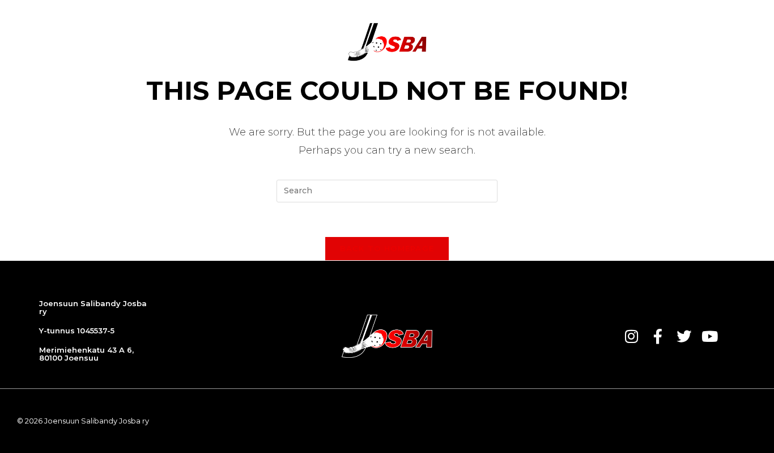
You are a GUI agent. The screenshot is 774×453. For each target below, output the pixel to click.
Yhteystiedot (650, 42)
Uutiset (189, 42)
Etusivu (137, 42)
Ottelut (242, 42)
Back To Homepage (387, 248)
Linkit (712, 42)
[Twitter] (684, 336)
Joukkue (298, 42)
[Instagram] (631, 336)
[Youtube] (710, 336)
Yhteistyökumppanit (549, 42)
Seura (469, 42)
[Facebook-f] (657, 336)
